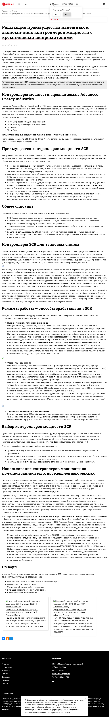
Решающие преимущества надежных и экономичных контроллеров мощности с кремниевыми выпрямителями (46, 13)
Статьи (14, 11)
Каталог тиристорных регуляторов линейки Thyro (26, 134)
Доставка (6, 677)
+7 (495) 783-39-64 (68, 4)
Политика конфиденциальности (38, 712)
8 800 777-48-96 (58, 670)
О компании (7, 667)
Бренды (5, 674)
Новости (5, 680)
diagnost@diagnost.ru (61, 674)
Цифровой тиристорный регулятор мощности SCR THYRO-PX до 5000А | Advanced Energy (70, 612)
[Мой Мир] (11, 638)
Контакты (6, 670)
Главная (5, 664)
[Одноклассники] (7, 638)
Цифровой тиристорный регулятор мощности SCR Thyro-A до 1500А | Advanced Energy (22, 612)
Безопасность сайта (61, 712)
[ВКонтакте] (3, 638)
